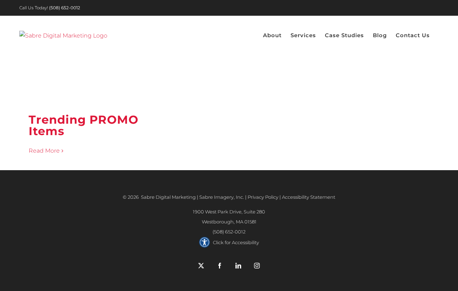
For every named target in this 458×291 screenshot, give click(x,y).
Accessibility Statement (308, 197)
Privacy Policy (263, 197)
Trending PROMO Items (83, 125)
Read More (44, 150)
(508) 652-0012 (229, 232)
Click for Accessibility (236, 242)
